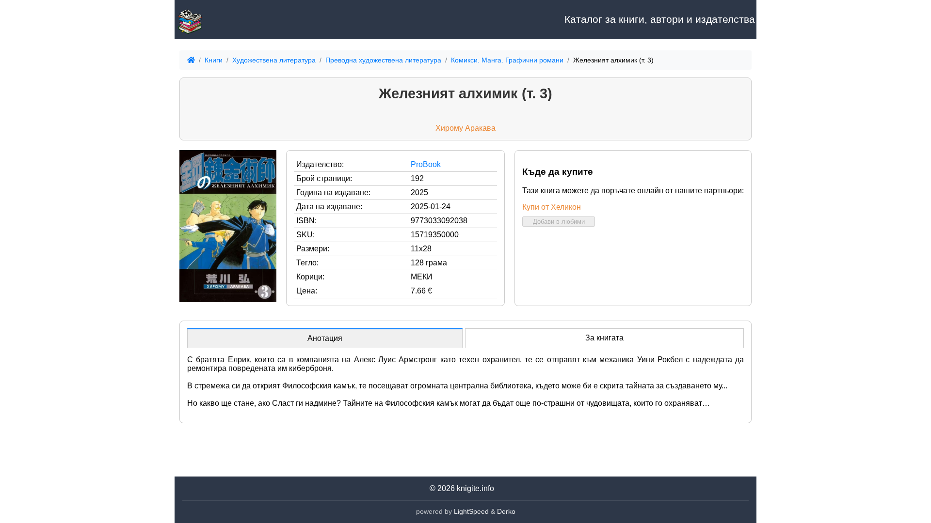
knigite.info (475, 488)
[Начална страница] (223, 19)
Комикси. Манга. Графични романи (507, 60)
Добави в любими (559, 221)
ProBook (426, 164)
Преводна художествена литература (383, 60)
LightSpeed (471, 511)
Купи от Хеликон (551, 207)
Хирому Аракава (465, 128)
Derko (506, 511)
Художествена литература (274, 60)
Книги (214, 60)
